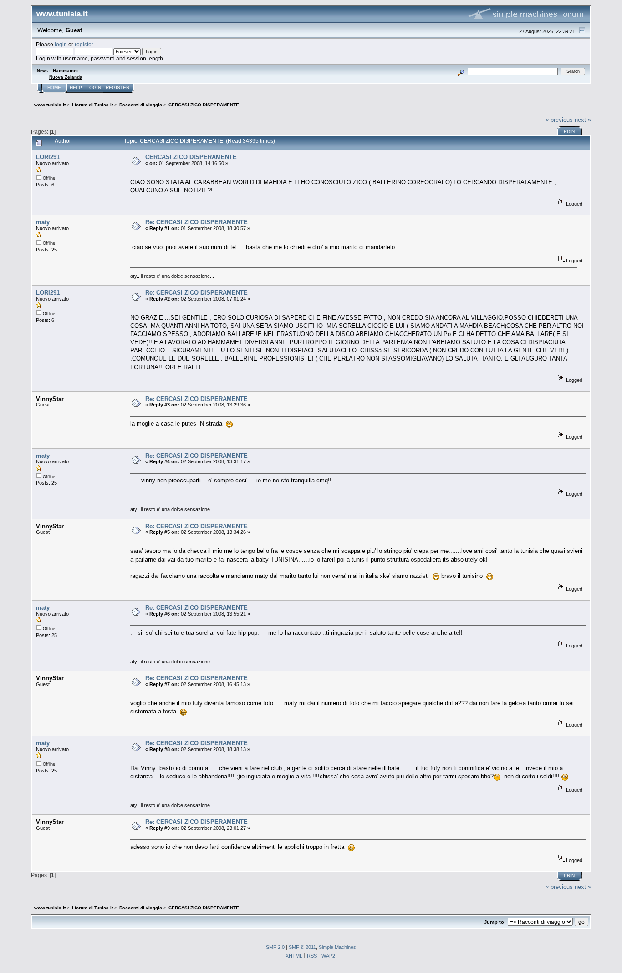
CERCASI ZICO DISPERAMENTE (191, 157)
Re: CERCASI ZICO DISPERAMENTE (196, 222)
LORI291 (48, 157)
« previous (559, 119)
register (84, 44)
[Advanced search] (460, 71)
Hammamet (65, 70)
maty (43, 222)
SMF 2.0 (275, 947)
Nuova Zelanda (65, 77)
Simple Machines (337, 947)
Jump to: (495, 922)
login (61, 44)
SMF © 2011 (302, 947)
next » (583, 119)
